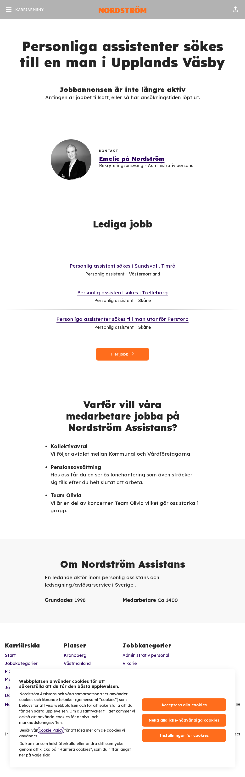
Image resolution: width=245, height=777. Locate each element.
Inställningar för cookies (184, 735)
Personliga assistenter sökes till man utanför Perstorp (122, 319)
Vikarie (129, 663)
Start (10, 655)
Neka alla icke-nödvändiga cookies (184, 720)
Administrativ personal (145, 655)
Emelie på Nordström (132, 158)
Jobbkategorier (21, 663)
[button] (235, 9)
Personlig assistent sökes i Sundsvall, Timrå (123, 266)
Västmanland (77, 663)
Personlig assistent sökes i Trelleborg (122, 292)
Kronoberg (75, 655)
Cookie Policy (51, 730)
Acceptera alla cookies (184, 704)
